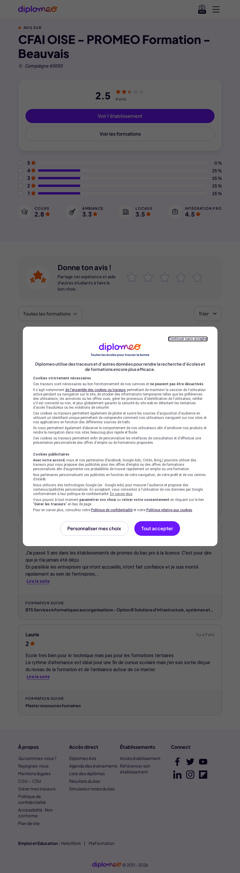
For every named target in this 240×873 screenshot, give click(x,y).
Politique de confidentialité (112, 510)
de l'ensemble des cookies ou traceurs (95, 390)
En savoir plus (121, 494)
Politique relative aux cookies (169, 510)
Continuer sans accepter (188, 339)
